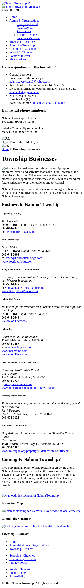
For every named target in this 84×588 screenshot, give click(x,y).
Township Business (21, 549)
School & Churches (21, 52)
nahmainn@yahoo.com (18, 347)
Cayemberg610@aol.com (20, 231)
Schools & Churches (22, 555)
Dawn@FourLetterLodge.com (23, 258)
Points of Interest (19, 56)
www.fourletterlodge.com (17, 261)
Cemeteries (24, 31)
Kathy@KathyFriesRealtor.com (24, 287)
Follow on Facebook (14, 321)
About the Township (22, 45)
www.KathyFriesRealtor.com (20, 291)
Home (13, 17)
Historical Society (28, 34)
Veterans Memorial (28, 38)
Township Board (27, 24)
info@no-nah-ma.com (18, 384)
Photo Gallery (18, 59)
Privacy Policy (18, 562)
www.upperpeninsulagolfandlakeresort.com (28, 387)
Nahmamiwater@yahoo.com (47, 102)
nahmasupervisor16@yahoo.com (29, 81)
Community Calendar (22, 48)
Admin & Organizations (24, 20)
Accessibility (17, 576)
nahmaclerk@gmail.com (24, 92)
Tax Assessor (25, 27)
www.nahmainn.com (14, 350)
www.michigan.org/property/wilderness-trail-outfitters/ (35, 451)
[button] (11, 10)
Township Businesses (22, 41)
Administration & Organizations (29, 545)
